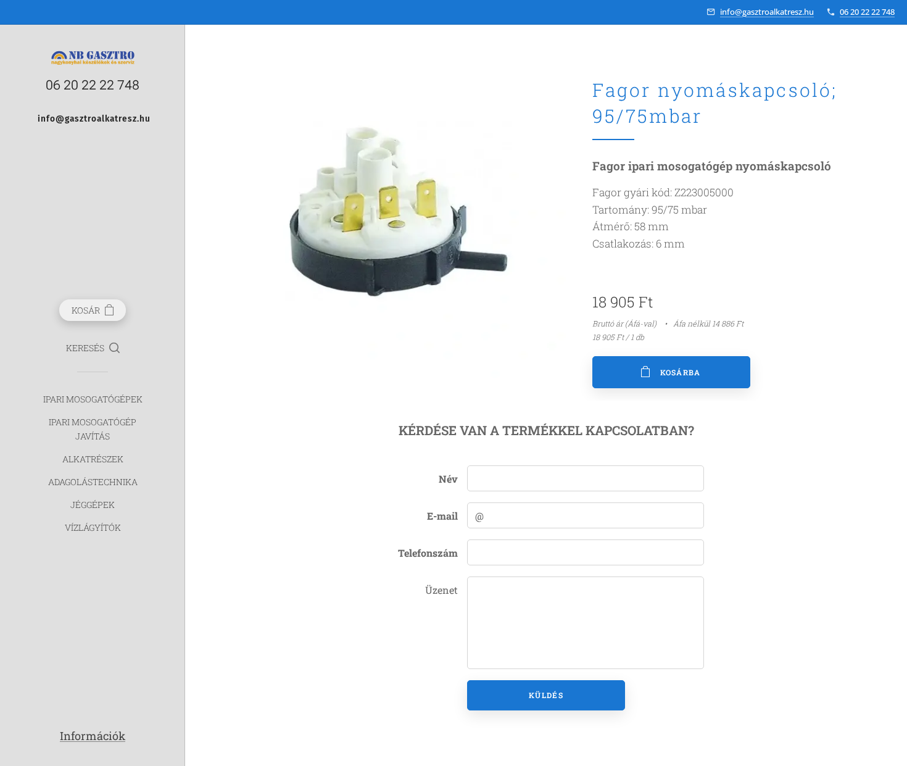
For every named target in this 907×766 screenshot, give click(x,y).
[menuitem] (92, 399)
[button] (93, 348)
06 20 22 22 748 (867, 11)
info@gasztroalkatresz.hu (767, 11)
